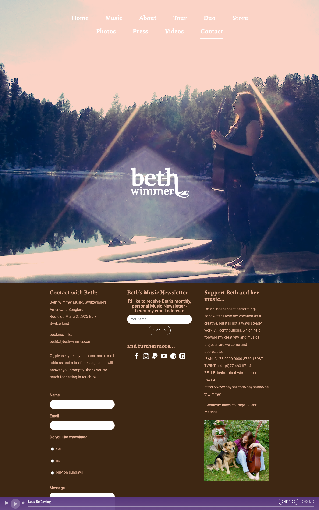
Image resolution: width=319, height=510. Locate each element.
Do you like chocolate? (68, 437)
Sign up (159, 330)
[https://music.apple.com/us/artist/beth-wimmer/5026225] (182, 357)
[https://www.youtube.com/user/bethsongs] (164, 357)
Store (240, 17)
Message (57, 488)
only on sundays (69, 472)
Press (140, 31)
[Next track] (23, 503)
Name (55, 395)
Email (54, 416)
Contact (212, 31)
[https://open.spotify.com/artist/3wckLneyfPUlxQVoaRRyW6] (173, 357)
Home (80, 17)
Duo (210, 17)
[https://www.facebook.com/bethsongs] (137, 357)
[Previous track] (7, 503)
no (58, 460)
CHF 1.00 (288, 501)
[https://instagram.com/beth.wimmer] (146, 357)
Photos (106, 31)
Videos (174, 31)
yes (58, 448)
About (147, 17)
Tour (180, 17)
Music (113, 17)
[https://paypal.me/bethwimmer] (155, 357)
